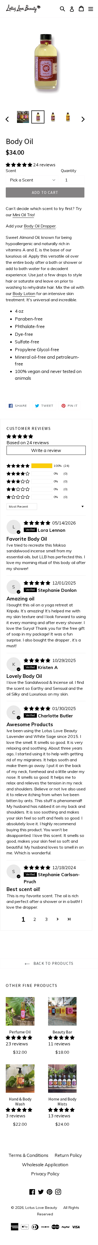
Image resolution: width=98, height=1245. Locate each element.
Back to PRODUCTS (52, 963)
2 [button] (34, 919)
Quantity (68, 170)
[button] (19, 164)
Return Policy (68, 1155)
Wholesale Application (45, 1164)
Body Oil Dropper (40, 225)
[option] (23, 117)
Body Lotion (24, 293)
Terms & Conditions (28, 1155)
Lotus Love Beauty (41, 1207)
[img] (37, 523)
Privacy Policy (45, 1173)
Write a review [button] (46, 450)
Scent (11, 170)
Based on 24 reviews (28, 442)
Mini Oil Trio (23, 214)
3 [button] (46, 919)
